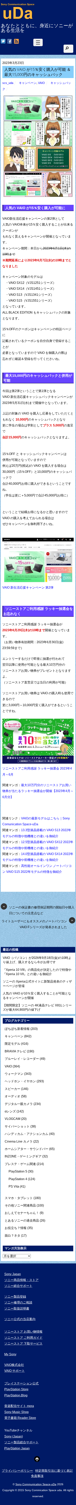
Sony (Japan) (13, 1436)
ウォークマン (14, 1073)
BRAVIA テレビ (15, 1051)
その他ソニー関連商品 (20, 1205)
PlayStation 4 (18, 1179)
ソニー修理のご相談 (18, 1302)
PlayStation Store (16, 1389)
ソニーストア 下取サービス (23, 1343)
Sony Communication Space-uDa (35, 1484)
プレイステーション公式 (21, 1383)
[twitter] (3, 41)
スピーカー (12, 1089)
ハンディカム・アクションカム (26, 1133)
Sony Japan (12, 1274)
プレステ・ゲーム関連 (20, 1164)
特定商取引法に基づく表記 (54, 1470)
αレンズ (10, 1111)
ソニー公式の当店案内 (19, 1319)
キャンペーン (27, 83)
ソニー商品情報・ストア (21, 1280)
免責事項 (37, 1476)
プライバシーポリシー (17, 1470)
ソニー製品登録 (15, 1296)
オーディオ (12, 1096)
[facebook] (9, 41)
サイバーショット (17, 1126)
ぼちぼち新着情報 (17, 1028)
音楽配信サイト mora (19, 1406)
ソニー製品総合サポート (21, 1442)
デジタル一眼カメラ (19, 1104)
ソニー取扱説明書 (16, 1308)
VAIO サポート (14, 1370)
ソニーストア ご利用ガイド (23, 1337)
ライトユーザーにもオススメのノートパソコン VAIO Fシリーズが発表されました (37, 923)
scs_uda (7, 83)
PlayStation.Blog (15, 1395)
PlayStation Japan (17, 1448)
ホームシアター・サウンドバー (26, 1149)
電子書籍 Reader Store (20, 1418)
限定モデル (12, 1043)
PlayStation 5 (18, 1171)
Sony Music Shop (16, 1412)
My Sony (10, 1354)
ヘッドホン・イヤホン (20, 1081)
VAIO (41, 83)
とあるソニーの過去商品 (22, 1220)
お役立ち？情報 (16, 1228)
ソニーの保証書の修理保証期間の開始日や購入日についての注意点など (38, 909)
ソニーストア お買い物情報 (23, 1331)
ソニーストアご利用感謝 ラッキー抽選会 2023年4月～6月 (37, 771)
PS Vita (14, 1186)
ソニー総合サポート (18, 1285)
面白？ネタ (12, 1235)
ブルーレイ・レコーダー (22, 1058)
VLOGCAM (12, 1118)
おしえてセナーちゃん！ (22, 1213)
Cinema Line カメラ (19, 1141)
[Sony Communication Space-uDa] (18, 17)
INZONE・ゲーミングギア (23, 1156)
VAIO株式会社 (14, 1365)
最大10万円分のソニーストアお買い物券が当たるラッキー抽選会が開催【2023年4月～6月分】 (37, 791)
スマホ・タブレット (19, 1198)
